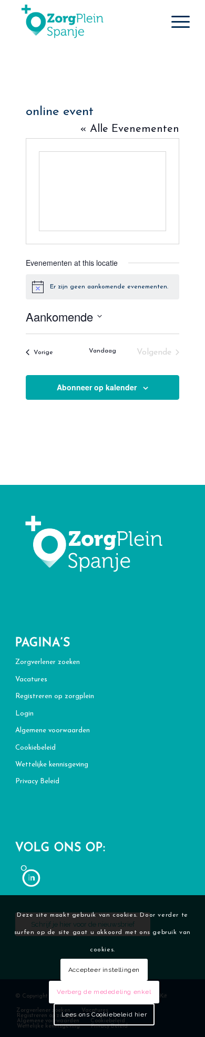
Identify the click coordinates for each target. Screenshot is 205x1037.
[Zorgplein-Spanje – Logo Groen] (85, 22)
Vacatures (31, 679)
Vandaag (102, 351)
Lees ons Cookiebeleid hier (104, 1014)
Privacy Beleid (37, 781)
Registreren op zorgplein (54, 696)
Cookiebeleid (35, 747)
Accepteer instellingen (104, 969)
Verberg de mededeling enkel (104, 991)
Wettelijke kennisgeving (51, 764)
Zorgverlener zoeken (47, 662)
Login (24, 713)
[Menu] (175, 22)
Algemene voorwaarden (52, 730)
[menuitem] (175, 22)
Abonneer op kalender (97, 387)
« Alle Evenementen (129, 129)
